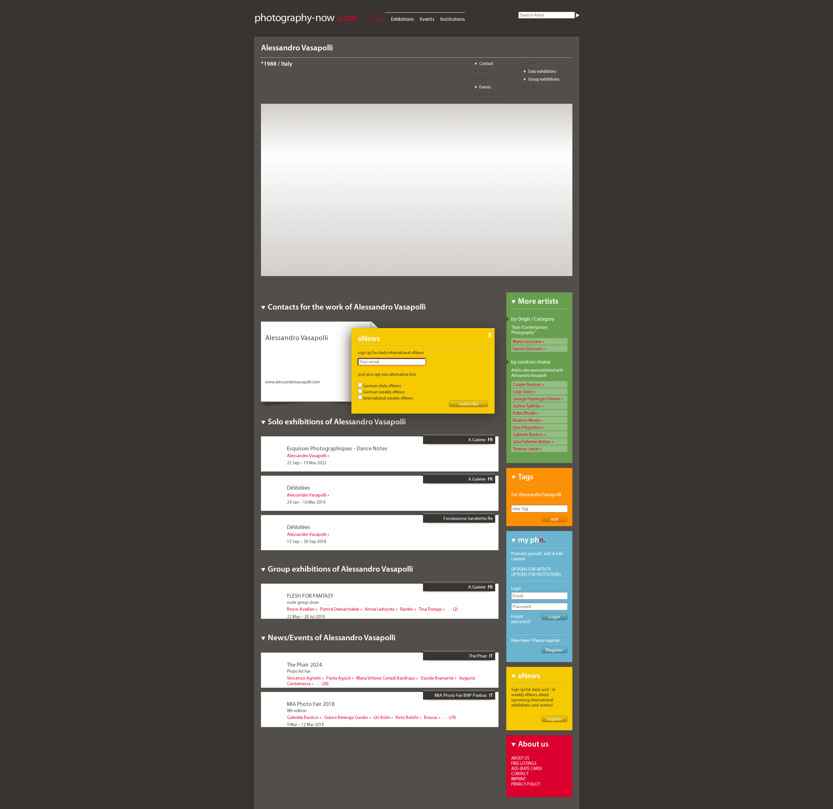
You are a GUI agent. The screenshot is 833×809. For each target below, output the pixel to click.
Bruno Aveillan (301, 609)
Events (427, 19)
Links (532, 86)
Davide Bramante (437, 678)
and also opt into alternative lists (387, 374)
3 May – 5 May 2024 (305, 690)
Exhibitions (402, 19)
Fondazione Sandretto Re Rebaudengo (468, 520)
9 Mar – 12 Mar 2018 (305, 724)
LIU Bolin (382, 717)
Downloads (489, 94)
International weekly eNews (388, 398)
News (533, 63)
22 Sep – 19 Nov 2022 (306, 462)
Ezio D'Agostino (527, 427)
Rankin (406, 609)
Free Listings (524, 763)
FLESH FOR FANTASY (310, 595)
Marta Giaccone (527, 341)
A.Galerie (476, 440)
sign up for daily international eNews (391, 352)
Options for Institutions (536, 574)
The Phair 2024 (304, 664)
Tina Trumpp (430, 609)
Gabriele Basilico (528, 434)
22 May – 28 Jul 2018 (306, 616)
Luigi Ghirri (522, 391)
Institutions (452, 19)
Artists (378, 19)
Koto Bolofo (407, 717)
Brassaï (431, 717)
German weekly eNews (384, 391)
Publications (490, 79)
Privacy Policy (525, 784)
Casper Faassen (527, 384)
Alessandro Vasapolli (306, 455)
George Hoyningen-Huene (536, 398)
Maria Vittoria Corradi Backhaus (385, 678)
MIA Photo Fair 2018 (311, 703)
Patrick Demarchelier (339, 609)
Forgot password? (521, 619)
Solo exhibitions (542, 71)
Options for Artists (531, 569)
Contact (486, 63)
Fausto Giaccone (527, 348)
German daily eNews (382, 385)
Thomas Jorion (526, 448)
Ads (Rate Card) (526, 768)
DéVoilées (298, 487)
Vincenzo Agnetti (304, 678)
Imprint (518, 778)
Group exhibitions (544, 79)
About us (520, 758)
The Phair (478, 656)
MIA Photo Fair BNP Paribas (461, 695)
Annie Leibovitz (380, 609)
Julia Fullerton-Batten (532, 441)
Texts (483, 71)
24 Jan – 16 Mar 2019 (306, 502)
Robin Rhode (524, 413)
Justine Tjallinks (526, 405)
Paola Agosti (338, 678)
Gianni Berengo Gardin (346, 717)
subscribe (469, 403)
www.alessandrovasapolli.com (292, 381)
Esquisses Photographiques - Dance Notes (337, 448)
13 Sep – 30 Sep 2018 (306, 541)
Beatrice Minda (526, 420)
